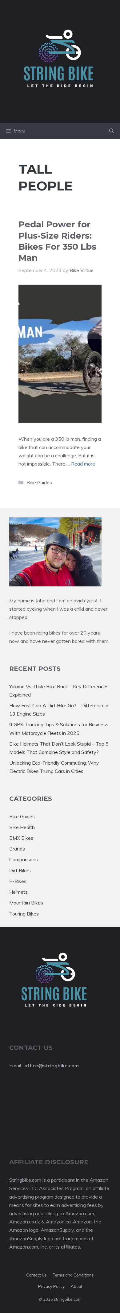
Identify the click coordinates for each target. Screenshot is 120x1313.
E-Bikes (17, 881)
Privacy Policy (51, 1286)
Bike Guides (39, 482)
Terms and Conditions (73, 1275)
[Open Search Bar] (111, 131)
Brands (17, 849)
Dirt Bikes (20, 870)
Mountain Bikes (26, 903)
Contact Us (36, 1275)
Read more (83, 464)
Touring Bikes (24, 914)
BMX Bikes (21, 838)
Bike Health (22, 827)
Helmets (18, 892)
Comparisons (23, 859)
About (76, 1286)
